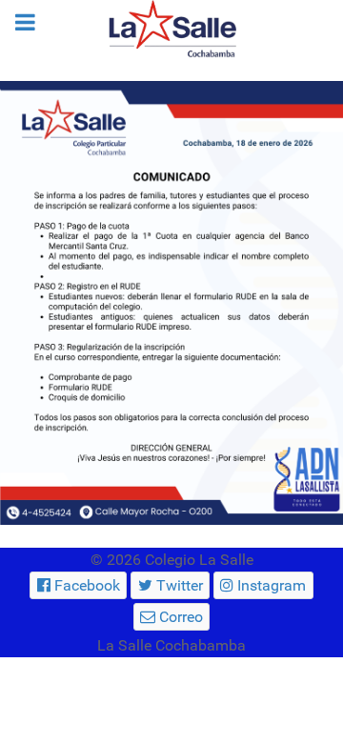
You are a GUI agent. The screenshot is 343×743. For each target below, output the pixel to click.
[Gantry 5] (171, 29)
